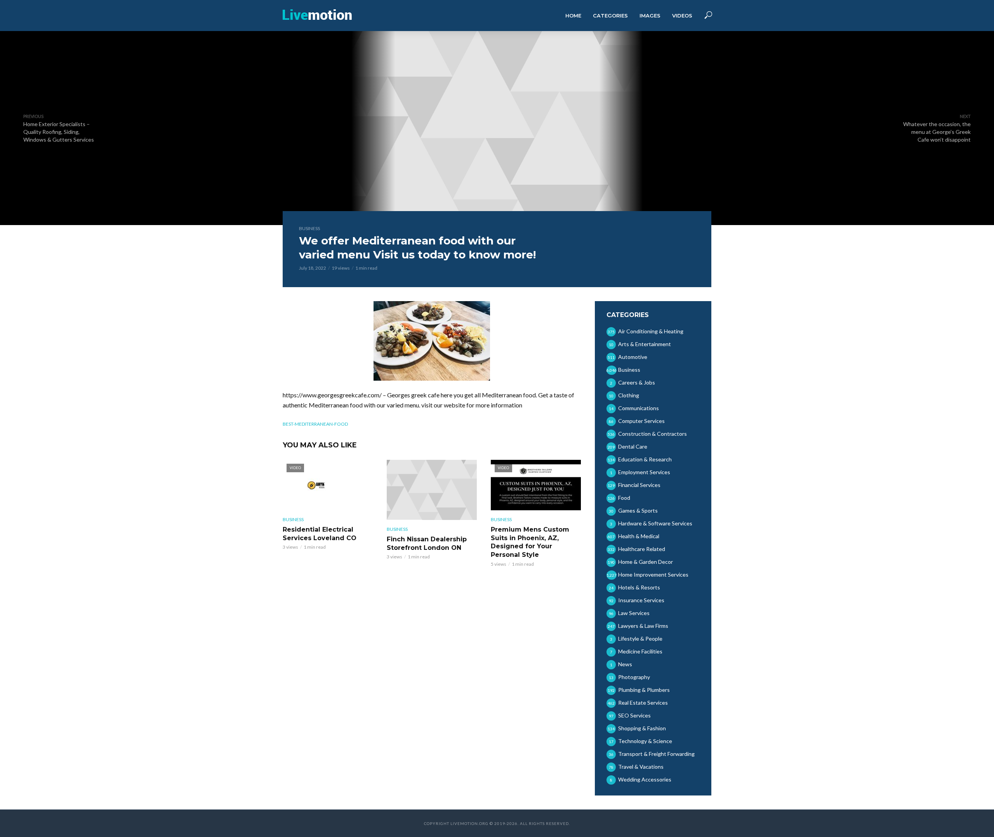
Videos (682, 15)
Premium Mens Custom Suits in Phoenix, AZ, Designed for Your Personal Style (530, 542)
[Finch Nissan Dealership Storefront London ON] (432, 490)
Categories (610, 15)
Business (309, 228)
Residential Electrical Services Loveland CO (319, 534)
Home (573, 15)
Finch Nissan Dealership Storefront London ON (427, 543)
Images (649, 15)
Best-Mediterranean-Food (315, 424)
